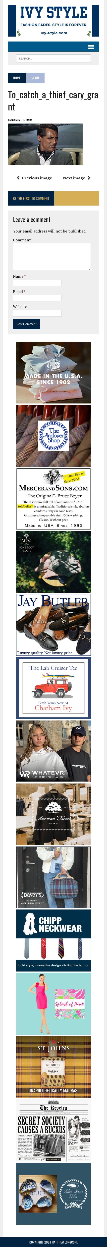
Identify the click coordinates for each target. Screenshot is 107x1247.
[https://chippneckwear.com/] (53, 968)
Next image (74, 178)
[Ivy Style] (53, 21)
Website (20, 306)
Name (18, 276)
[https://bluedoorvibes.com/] (53, 1221)
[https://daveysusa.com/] (53, 905)
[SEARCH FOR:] (53, 58)
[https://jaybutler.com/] (53, 652)
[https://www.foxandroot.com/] (53, 589)
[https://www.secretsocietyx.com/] (53, 1158)
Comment (22, 240)
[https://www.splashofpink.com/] (53, 1031)
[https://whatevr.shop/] (53, 779)
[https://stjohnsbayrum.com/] (53, 1095)
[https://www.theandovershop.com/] (53, 463)
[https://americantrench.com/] (53, 842)
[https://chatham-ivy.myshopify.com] (53, 716)
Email (18, 291)
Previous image (37, 178)
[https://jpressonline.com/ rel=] (53, 400)
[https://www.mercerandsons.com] (53, 526)
